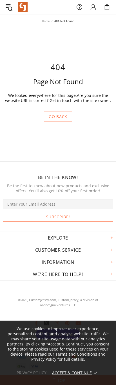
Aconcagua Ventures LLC (58, 305)
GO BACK (58, 116)
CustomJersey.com (23, 7)
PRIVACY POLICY (31, 372)
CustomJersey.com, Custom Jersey (54, 300)
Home (46, 21)
